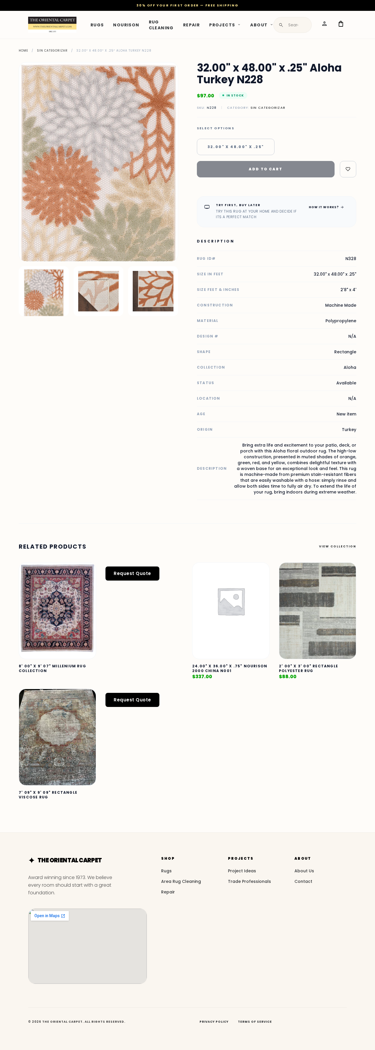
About (258, 25)
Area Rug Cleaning (181, 881)
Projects (222, 25)
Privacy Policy (214, 1022)
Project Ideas (242, 871)
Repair (191, 25)
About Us (304, 871)
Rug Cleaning (161, 24)
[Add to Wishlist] (348, 169)
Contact (303, 881)
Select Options (215, 128)
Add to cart (265, 169)
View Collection (337, 546)
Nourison (126, 25)
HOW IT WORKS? (326, 207)
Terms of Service (255, 1022)
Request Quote (132, 573)
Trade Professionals (249, 881)
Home (23, 50)
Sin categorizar (52, 50)
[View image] (44, 291)
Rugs (97, 25)
